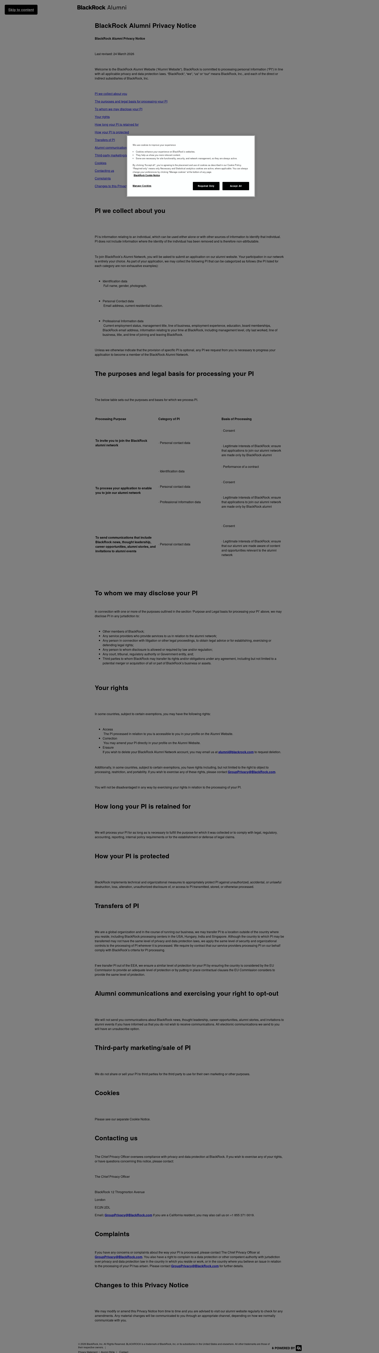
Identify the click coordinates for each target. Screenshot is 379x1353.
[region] (191, 166)
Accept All (236, 185)
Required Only (206, 185)
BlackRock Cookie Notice (147, 175)
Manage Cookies (142, 185)
